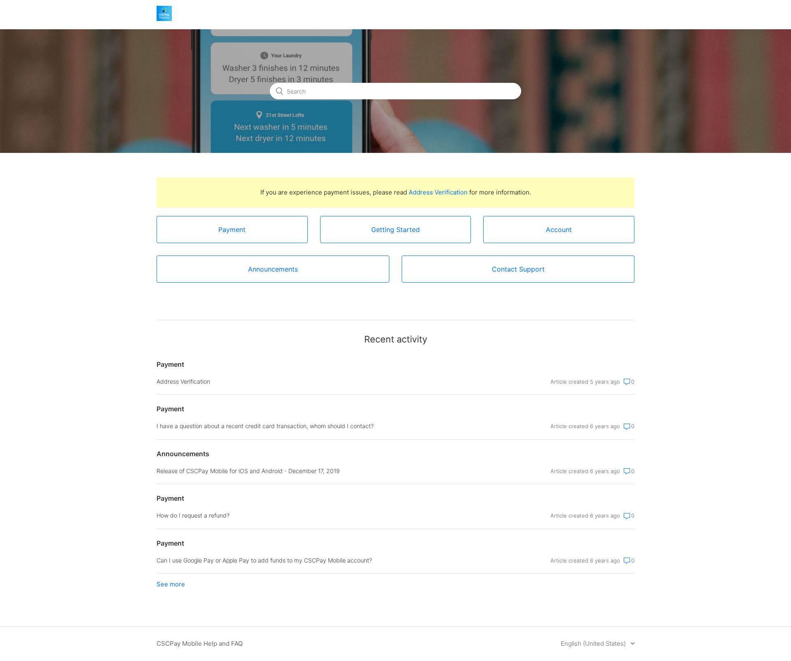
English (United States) (594, 643)
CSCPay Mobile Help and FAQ (200, 643)
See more (171, 584)
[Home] (164, 19)
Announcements (183, 454)
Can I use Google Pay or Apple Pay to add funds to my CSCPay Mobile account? (264, 560)
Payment (170, 364)
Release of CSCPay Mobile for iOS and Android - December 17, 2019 (248, 470)
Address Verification (438, 192)
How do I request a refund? (193, 515)
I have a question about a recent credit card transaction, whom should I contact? (265, 425)
